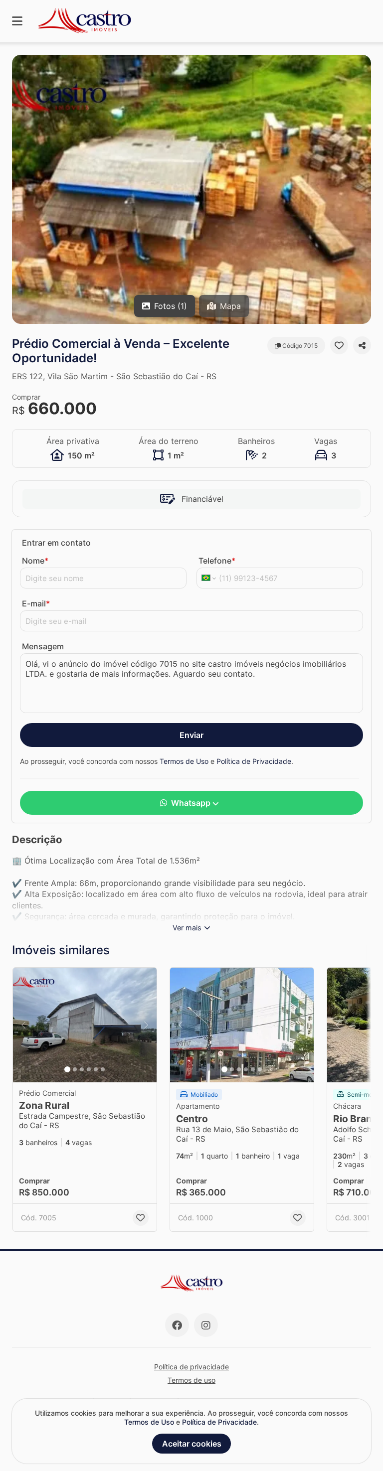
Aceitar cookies (191, 1444)
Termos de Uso (184, 761)
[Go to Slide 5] (96, 1069)
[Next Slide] (146, 1025)
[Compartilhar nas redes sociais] (362, 345)
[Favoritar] (339, 345)
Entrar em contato (56, 543)
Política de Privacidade (253, 761)
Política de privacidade (191, 1366)
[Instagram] (206, 1325)
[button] (191, 189)
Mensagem (43, 646)
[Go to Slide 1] (67, 1069)
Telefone (216, 561)
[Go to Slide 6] (103, 1069)
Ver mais (187, 927)
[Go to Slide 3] (82, 1069)
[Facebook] (177, 1325)
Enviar (191, 735)
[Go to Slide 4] (89, 1069)
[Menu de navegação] (17, 21)
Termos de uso (191, 1380)
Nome (35, 561)
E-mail (36, 603)
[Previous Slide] (23, 1025)
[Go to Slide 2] (75, 1069)
